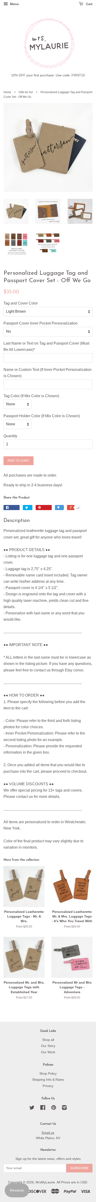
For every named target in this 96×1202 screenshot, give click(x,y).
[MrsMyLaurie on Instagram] (64, 1108)
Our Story (48, 1046)
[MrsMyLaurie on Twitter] (31, 1108)
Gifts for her (26, 92)
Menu (14, 4)
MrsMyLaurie (45, 1182)
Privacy (48, 1086)
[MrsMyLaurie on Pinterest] (53, 1108)
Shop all (48, 1040)
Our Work (48, 1052)
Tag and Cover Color (20, 303)
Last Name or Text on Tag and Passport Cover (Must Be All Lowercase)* (46, 346)
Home (7, 92)
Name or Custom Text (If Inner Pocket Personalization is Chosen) (47, 373)
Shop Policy (48, 1073)
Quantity (10, 436)
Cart (89, 4)
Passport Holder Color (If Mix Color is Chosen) (41, 416)
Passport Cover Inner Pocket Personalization (40, 323)
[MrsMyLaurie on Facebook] (42, 1108)
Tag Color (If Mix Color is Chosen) (31, 396)
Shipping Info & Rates (48, 1079)
